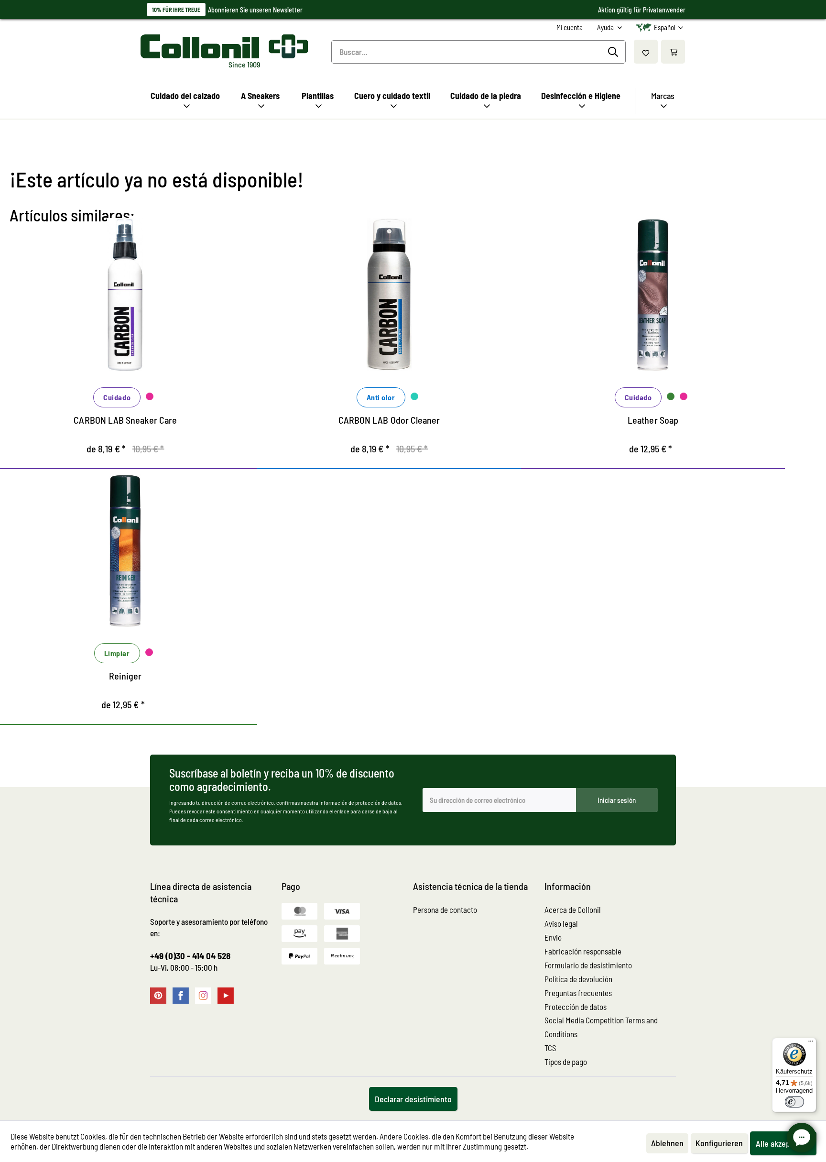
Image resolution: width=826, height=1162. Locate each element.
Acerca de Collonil (572, 909)
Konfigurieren (719, 1143)
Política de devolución (578, 979)
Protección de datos (575, 1006)
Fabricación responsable (582, 951)
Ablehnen (667, 1143)
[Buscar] (614, 52)
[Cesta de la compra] (673, 52)
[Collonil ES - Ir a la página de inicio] (224, 46)
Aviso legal (561, 923)
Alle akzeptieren (783, 1143)
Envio (553, 937)
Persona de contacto (445, 909)
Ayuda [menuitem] (606, 27)
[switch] (794, 1101)
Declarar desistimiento (413, 1099)
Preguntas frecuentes (578, 993)
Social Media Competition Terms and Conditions (601, 1027)
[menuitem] (569, 27)
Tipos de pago (565, 1061)
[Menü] (810, 1043)
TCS (550, 1047)
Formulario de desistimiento (588, 965)
